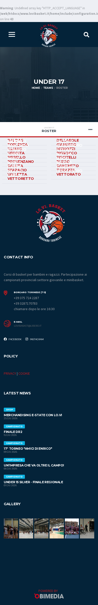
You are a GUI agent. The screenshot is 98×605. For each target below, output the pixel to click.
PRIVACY (10, 373)
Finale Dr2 (13, 432)
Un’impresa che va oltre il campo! (34, 465)
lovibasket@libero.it (27, 326)
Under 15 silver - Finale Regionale (33, 482)
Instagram (36, 339)
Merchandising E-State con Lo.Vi (33, 415)
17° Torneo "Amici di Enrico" (28, 448)
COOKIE (24, 373)
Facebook (15, 339)
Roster (49, 129)
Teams (48, 88)
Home (36, 88)
